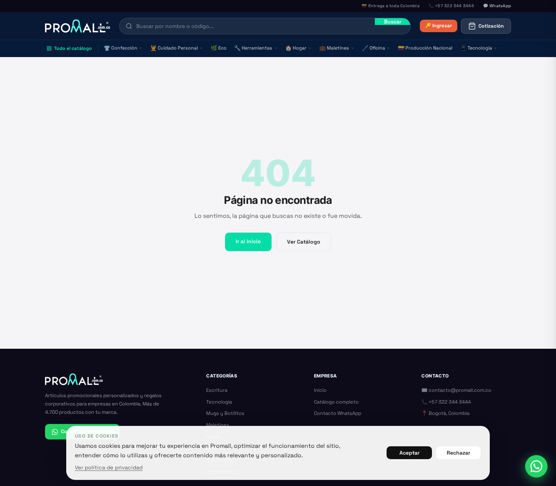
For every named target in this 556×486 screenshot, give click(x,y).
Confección (120, 48)
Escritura (216, 390)
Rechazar (458, 452)
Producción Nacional (425, 48)
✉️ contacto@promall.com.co (456, 390)
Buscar (392, 21)
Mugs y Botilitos (225, 413)
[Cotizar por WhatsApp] (536, 466)
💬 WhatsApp (497, 5)
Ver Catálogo (303, 241)
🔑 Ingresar (438, 25)
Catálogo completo (336, 402)
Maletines (334, 48)
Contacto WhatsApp (337, 413)
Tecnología (476, 48)
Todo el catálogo (73, 48)
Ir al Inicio (248, 241)
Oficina (373, 48)
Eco (219, 48)
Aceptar (409, 452)
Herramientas (253, 48)
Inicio (320, 390)
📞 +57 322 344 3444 (446, 402)
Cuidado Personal (174, 48)
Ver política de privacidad (109, 467)
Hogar (295, 48)
